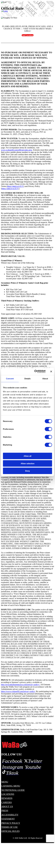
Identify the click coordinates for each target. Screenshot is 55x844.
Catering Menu (10, 786)
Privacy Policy (10, 823)
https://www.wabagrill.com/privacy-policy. (18, 691)
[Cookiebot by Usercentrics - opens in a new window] (35, 371)
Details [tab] (27, 378)
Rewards (6, 798)
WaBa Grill (23, 838)
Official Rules (10, 831)
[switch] (48, 429)
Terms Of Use (9, 827)
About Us (7, 806)
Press (4, 810)
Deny (27, 471)
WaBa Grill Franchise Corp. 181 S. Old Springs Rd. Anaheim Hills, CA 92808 (26, 730)
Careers (6, 802)
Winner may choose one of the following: (17, 261)
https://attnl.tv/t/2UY (15, 186)
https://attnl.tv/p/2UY (10, 188)
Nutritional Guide (13, 790)
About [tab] (45, 378)
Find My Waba (10, 4)
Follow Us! (11, 754)
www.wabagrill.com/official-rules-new (16, 150)
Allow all (27, 456)
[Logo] (14, 744)
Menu (4, 782)
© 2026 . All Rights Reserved (27, 838)
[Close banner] (51, 371)
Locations (7, 794)
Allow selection (27, 463)
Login (50, 4)
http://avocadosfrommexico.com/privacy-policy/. (20, 684)
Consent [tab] (10, 378)
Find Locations (27, 35)
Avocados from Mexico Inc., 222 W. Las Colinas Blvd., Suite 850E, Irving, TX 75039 (26, 724)
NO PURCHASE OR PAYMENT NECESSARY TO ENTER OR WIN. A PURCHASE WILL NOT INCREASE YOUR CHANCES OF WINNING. (26, 55)
